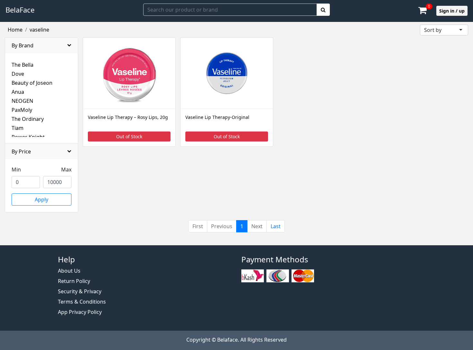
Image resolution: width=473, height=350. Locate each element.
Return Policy (74, 281)
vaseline (39, 29)
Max (66, 169)
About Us (69, 270)
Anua (18, 91)
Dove (18, 73)
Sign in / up (452, 11)
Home (15, 29)
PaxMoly (22, 109)
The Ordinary (28, 118)
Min (16, 169)
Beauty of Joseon (32, 82)
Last (276, 226)
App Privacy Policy (80, 312)
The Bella (22, 64)
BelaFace (19, 10)
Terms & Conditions (82, 301)
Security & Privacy (79, 291)
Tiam (17, 127)
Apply (41, 199)
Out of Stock (129, 136)
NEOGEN (22, 100)
